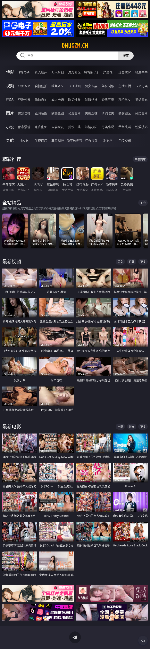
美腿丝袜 (91, 113)
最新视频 (11, 261)
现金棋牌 (124, 72)
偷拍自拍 (41, 100)
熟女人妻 (91, 86)
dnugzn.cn (75, 46)
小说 (10, 126)
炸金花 (107, 72)
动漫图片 (74, 113)
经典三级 (108, 100)
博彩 (10, 72)
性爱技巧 (141, 127)
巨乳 (131, 261)
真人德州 (41, 72)
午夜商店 (41, 140)
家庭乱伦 (41, 127)
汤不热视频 (74, 140)
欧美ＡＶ (57, 86)
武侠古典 (74, 127)
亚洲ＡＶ (24, 86)
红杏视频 (91, 140)
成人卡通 (57, 100)
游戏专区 (74, 72)
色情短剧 (124, 140)
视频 (10, 86)
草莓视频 (57, 140)
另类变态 (141, 100)
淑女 (131, 426)
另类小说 (108, 127)
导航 (10, 140)
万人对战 (57, 72)
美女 (120, 261)
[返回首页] (143, 640)
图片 (10, 113)
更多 (143, 261)
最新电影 (11, 426)
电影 (10, 99)
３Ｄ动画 (74, 86)
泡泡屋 (107, 140)
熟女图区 (124, 113)
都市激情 (24, 127)
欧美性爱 (74, 100)
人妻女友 (57, 127)
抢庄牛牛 (141, 72)
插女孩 (24, 140)
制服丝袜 (91, 100)
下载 (143, 203)
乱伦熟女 (124, 100)
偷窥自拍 (24, 113)
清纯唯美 (108, 113)
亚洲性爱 (24, 100)
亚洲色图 (41, 113)
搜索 (126, 55)
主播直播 (124, 86)
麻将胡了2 (91, 72)
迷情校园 (91, 127)
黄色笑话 (124, 127)
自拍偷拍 (41, 86)
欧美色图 (57, 113)
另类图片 (141, 113)
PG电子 (24, 72)
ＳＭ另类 (141, 86)
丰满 (120, 426)
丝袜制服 (108, 86)
